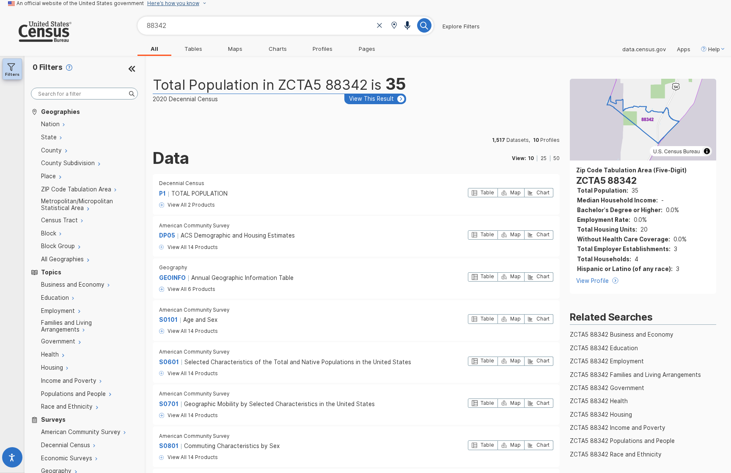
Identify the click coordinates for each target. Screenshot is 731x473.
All (154, 48)
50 (556, 158)
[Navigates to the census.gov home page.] (35, 38)
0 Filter (48, 67)
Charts (278, 48)
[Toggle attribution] (707, 151)
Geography (173, 268)
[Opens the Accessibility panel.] (12, 459)
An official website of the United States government (80, 3)
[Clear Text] (379, 26)
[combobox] (285, 26)
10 (531, 158)
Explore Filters (461, 26)
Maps (235, 48)
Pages (367, 48)
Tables (193, 48)
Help (714, 49)
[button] (394, 26)
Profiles (323, 48)
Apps (683, 49)
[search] (84, 94)
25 (544, 158)
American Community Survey (194, 226)
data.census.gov (644, 49)
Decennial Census (181, 183)
